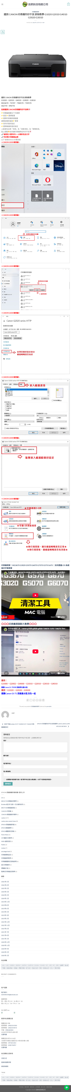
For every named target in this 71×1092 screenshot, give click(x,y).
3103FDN (24, 965)
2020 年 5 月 (5, 952)
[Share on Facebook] (30, 700)
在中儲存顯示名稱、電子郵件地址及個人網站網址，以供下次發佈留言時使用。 (29, 779)
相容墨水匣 (46, 968)
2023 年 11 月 (5, 902)
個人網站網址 (7, 771)
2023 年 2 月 (5, 918)
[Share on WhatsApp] (27, 700)
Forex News (4, 834)
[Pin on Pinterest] (40, 700)
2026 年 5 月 (5, 881)
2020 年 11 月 (5, 945)
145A (3, 965)
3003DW (18, 965)
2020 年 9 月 (5, 949)
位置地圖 (4, 1034)
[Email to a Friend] (37, 700)
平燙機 (3, 968)
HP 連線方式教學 (6, 838)
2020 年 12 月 (5, 942)
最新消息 (32, 1087)
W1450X (42, 965)
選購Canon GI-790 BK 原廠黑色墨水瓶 (14, 687)
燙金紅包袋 (35, 968)
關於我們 (27, 1087)
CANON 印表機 (6, 811)
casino (3, 818)
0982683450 (9, 1030)
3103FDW (30, 965)
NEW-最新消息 (6, 841)
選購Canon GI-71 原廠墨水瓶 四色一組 (18, 693)
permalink (48, 706)
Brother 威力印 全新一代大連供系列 (12, 804)
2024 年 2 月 (5, 895)
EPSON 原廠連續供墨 (7, 824)
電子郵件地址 (7, 763)
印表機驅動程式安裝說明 (9, 861)
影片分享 (43, 1087)
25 (2, 797)
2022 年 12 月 (5, 922)
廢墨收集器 (9, 968)
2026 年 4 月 (5, 885)
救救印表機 (49, 1087)
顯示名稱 (6, 755)
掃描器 (15, 968)
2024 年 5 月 (5, 892)
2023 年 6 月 (5, 908)
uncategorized (5, 851)
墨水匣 (66, 965)
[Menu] (2, 4)
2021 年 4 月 (5, 935)
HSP (43, 22)
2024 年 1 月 (5, 898)
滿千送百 (28, 968)
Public (3, 844)
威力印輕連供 (5, 865)
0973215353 (12, 1043)
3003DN (12, 965)
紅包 (51, 968)
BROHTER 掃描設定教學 (9, 801)
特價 (40, 968)
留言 (5, 740)
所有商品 (21, 1087)
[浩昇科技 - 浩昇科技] (35, 4)
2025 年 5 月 (5, 888)
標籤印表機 (22, 968)
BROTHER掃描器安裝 (8, 808)
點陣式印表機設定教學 (8, 871)
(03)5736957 (12, 1045)
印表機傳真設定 (6, 855)
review (3, 848)
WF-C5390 (49, 965)
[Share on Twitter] (33, 700)
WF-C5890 (55, 965)
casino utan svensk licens (8, 821)
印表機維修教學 (35, 11)
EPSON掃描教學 (6, 828)
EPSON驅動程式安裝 (7, 831)
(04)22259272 (12, 1028)
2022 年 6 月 (5, 928)
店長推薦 (38, 1087)
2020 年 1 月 (5, 955)
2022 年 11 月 (5, 925)
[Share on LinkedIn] (43, 700)
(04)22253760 (12, 1025)
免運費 (61, 965)
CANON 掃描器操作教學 (9, 814)
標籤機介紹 (4, 868)
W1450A (36, 965)
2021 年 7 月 (5, 932)
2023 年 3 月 (5, 915)
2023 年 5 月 (5, 912)
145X (7, 965)
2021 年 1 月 (5, 939)
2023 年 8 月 (5, 905)
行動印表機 (57, 968)
